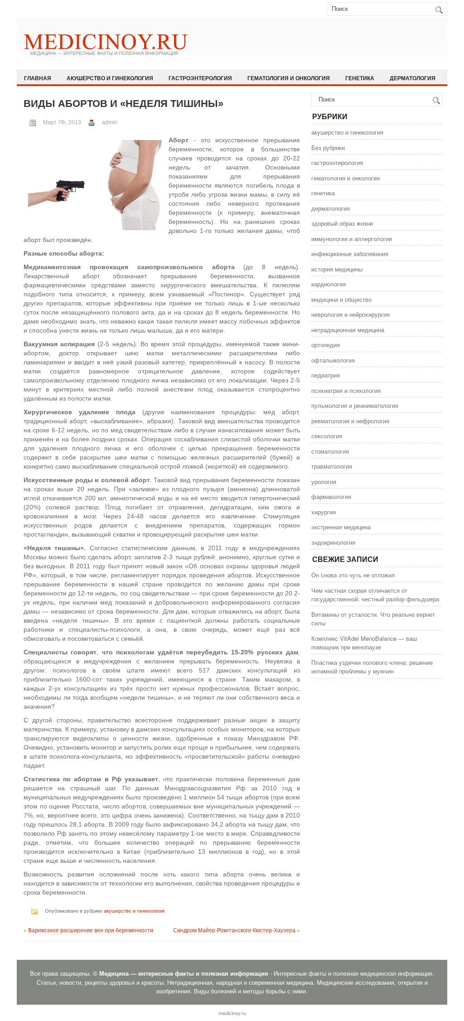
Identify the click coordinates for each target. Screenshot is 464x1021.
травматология (331, 466)
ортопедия (325, 344)
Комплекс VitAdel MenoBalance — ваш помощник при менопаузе (364, 643)
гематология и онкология (288, 78)
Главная (37, 78)
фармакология (331, 496)
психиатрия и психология (346, 390)
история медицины (336, 269)
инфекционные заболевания (349, 253)
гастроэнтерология (200, 78)
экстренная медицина (341, 527)
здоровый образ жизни (342, 223)
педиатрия (325, 375)
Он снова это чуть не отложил (353, 575)
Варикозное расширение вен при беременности (90, 930)
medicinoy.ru (232, 1012)
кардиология (328, 284)
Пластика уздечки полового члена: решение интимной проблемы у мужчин (372, 667)
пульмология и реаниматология (354, 405)
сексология (326, 435)
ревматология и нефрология (350, 420)
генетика (359, 78)
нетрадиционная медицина (347, 329)
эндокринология (333, 542)
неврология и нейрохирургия (350, 314)
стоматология (330, 451)
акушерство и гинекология (110, 78)
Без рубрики (328, 147)
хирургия (323, 512)
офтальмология (333, 360)
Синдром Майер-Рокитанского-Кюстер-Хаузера (234, 930)
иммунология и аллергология (351, 238)
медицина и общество (341, 299)
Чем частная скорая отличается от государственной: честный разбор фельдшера (375, 595)
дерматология (412, 78)
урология (323, 481)
